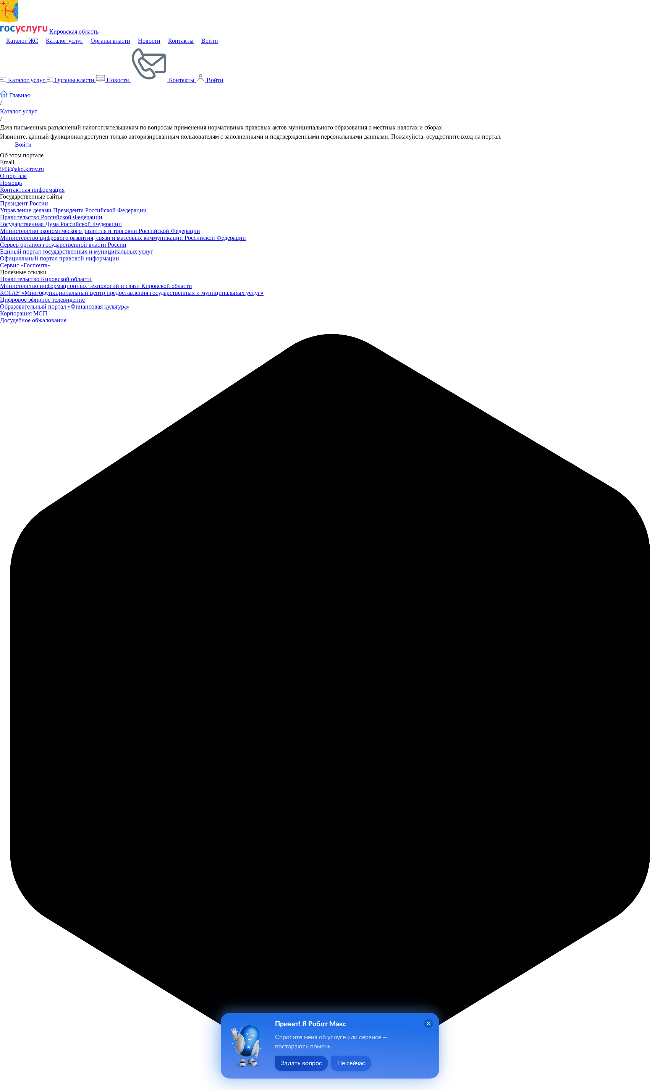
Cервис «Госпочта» (25, 265)
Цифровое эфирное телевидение (42, 299)
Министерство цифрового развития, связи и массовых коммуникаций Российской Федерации (123, 237)
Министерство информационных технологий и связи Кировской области (96, 286)
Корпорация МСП (23, 313)
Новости (149, 40)
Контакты (181, 40)
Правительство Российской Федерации (51, 217)
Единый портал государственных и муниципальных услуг (76, 251)
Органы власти (110, 40)
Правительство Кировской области (46, 279)
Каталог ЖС (22, 40)
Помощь (11, 183)
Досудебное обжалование (33, 320)
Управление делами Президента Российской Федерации (73, 210)
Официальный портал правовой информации (59, 258)
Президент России (24, 203)
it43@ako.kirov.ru (22, 169)
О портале (13, 176)
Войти (209, 40)
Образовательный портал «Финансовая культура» (65, 306)
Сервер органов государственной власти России (63, 244)
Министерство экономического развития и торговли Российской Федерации (100, 231)
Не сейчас (351, 1063)
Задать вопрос (301, 1063)
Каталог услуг (64, 40)
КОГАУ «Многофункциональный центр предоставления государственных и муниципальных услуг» (132, 292)
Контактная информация (32, 189)
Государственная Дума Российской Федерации (61, 224)
